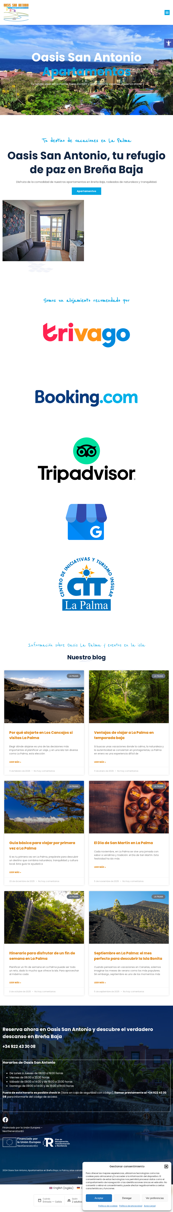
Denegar (127, 1198)
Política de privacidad (130, 1205)
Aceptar (99, 1198)
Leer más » (15, 762)
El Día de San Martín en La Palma (123, 842)
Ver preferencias (155, 1198)
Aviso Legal (150, 1205)
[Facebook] (5, 1120)
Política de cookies (108, 1205)
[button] (168, 43)
